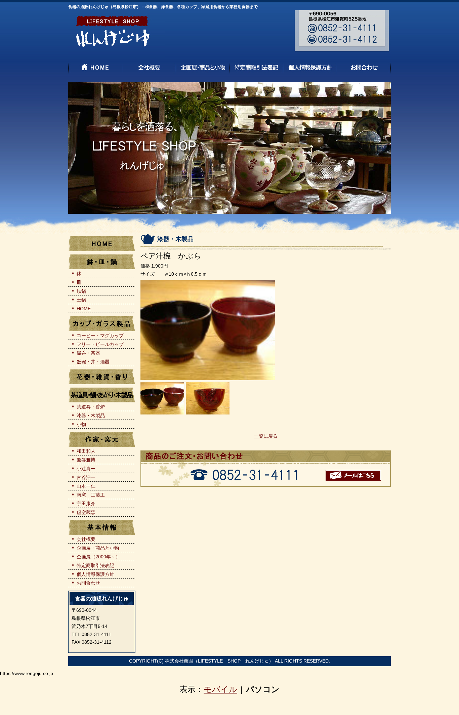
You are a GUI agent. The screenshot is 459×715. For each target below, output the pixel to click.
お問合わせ (88, 583)
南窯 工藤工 (91, 495)
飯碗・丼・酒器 (93, 361)
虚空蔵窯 (86, 512)
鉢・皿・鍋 (101, 261)
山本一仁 (86, 486)
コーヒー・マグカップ (100, 335)
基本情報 (101, 527)
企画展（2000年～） (98, 556)
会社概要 (86, 539)
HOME (101, 243)
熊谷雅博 (86, 460)
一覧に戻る (266, 436)
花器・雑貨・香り (101, 376)
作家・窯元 (101, 439)
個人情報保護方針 (95, 574)
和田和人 (86, 451)
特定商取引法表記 (95, 565)
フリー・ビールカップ (100, 344)
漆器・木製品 (91, 415)
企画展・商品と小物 (98, 548)
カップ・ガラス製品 (101, 323)
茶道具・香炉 (91, 406)
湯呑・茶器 (88, 353)
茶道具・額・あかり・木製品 (101, 395)
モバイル (220, 689)
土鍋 (81, 300)
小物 (81, 424)
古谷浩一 (86, 477)
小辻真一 (86, 468)
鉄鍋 (81, 291)
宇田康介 (86, 503)
